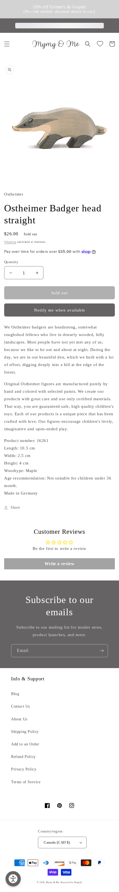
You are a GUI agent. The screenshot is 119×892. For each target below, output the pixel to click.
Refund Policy (23, 757)
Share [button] (15, 507)
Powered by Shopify (71, 882)
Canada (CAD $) (57, 842)
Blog (15, 694)
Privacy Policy (23, 769)
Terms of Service (26, 782)
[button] (7, 44)
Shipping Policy (25, 732)
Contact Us (20, 706)
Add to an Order (25, 744)
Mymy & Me (52, 882)
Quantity (11, 262)
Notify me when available (59, 310)
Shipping (10, 241)
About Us (19, 719)
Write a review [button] (59, 563)
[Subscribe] (101, 650)
